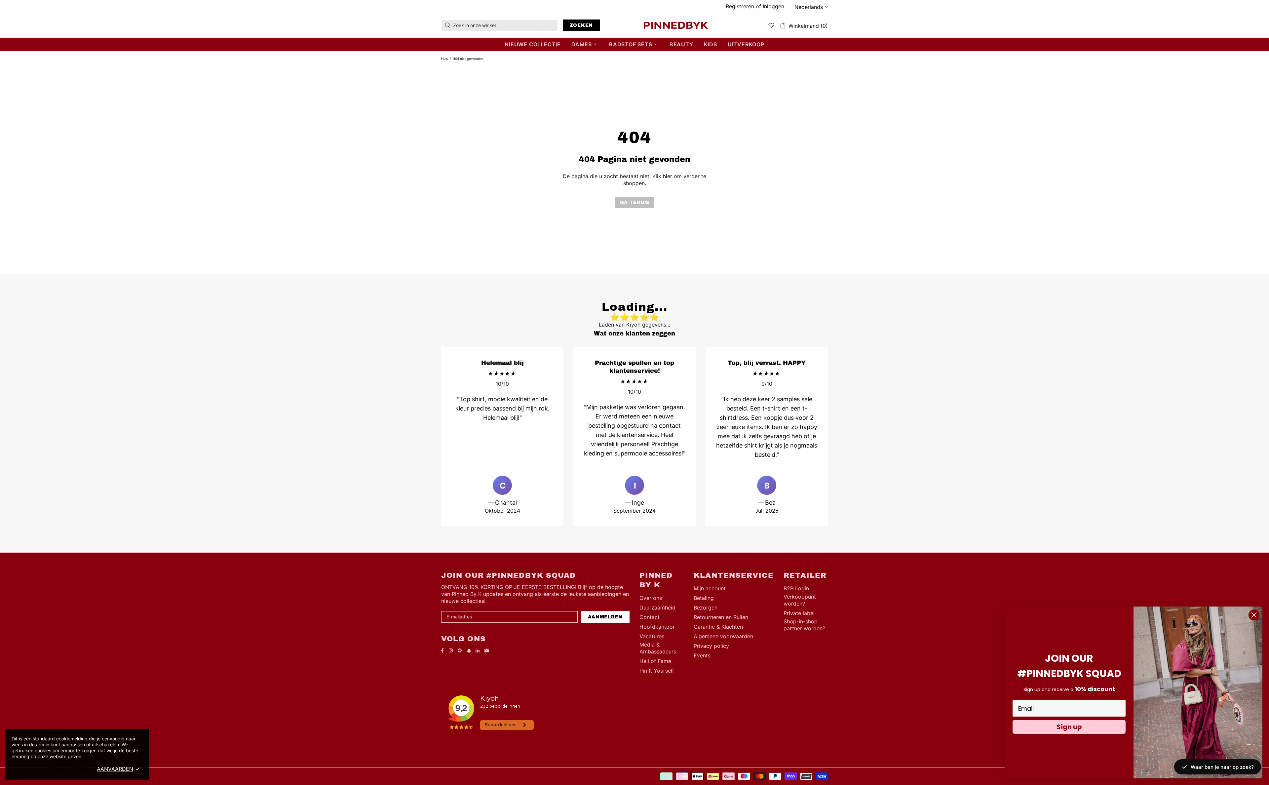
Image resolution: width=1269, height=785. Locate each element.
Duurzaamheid (657, 607)
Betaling (704, 598)
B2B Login (796, 588)
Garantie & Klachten (718, 626)
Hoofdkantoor (657, 626)
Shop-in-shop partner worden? (804, 625)
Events (702, 655)
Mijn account (710, 588)
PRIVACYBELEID (70, 768)
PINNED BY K (675, 25)
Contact (649, 617)
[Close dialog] (1254, 615)
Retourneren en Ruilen (721, 617)
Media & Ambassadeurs (657, 648)
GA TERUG (634, 202)
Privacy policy (711, 646)
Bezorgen (705, 607)
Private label (799, 613)
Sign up (1069, 726)
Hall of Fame (655, 661)
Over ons (650, 598)
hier (667, 176)
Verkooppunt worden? (800, 600)
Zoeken (581, 25)
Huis (444, 58)
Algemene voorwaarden (723, 636)
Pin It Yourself (656, 670)
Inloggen (773, 6)
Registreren (740, 6)
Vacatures (651, 636)
